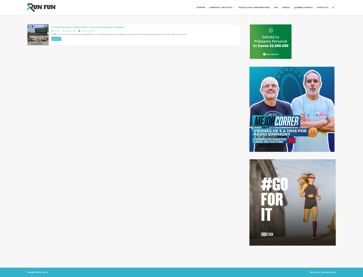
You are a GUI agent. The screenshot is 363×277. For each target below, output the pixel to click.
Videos (286, 7)
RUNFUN (201, 7)
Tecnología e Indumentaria (254, 7)
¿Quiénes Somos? (303, 7)
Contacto (322, 7)
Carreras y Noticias (220, 7)
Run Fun (56, 31)
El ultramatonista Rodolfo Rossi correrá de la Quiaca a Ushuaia (87, 27)
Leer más (56, 39)
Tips (276, 7)
